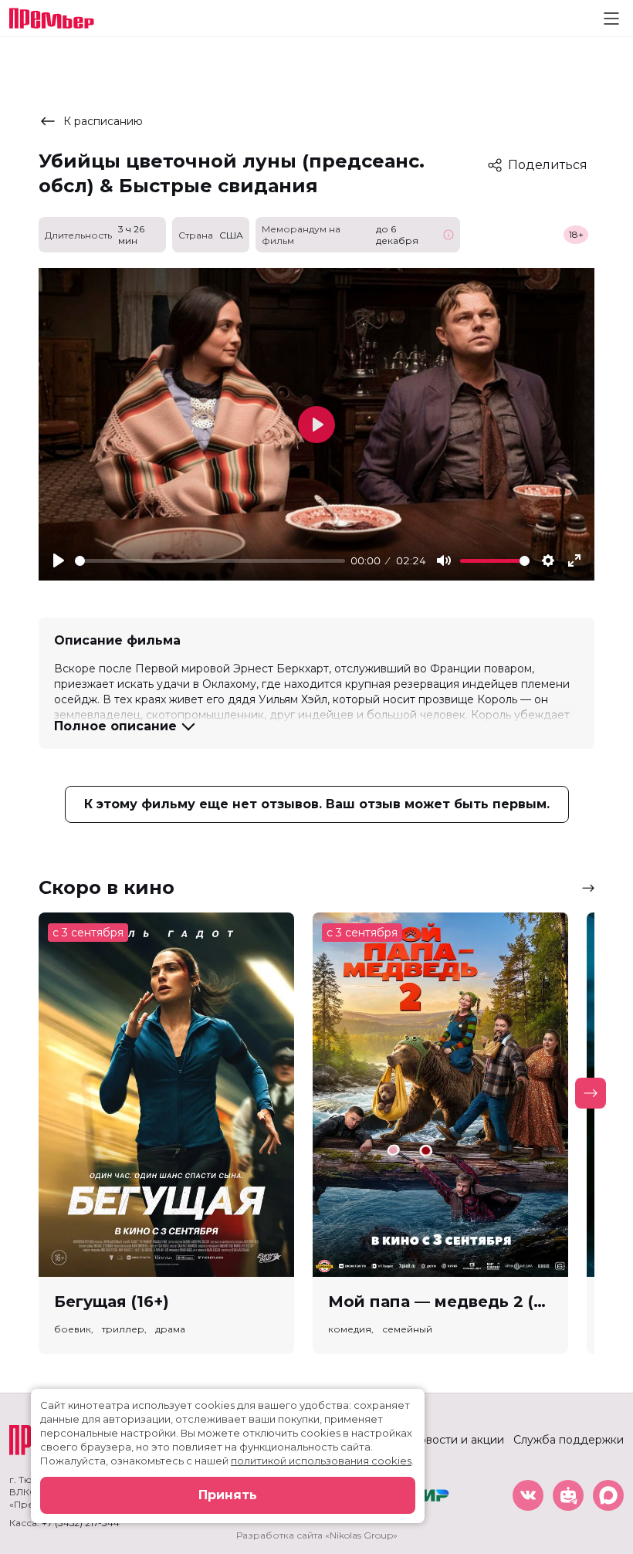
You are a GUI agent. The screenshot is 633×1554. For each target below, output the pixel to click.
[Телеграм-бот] (568, 1495)
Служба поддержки (568, 1440)
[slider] (210, 561)
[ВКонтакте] (528, 1495)
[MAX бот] (608, 1495)
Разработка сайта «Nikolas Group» (317, 1535)
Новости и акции (457, 1440)
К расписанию (103, 121)
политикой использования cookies (321, 1460)
